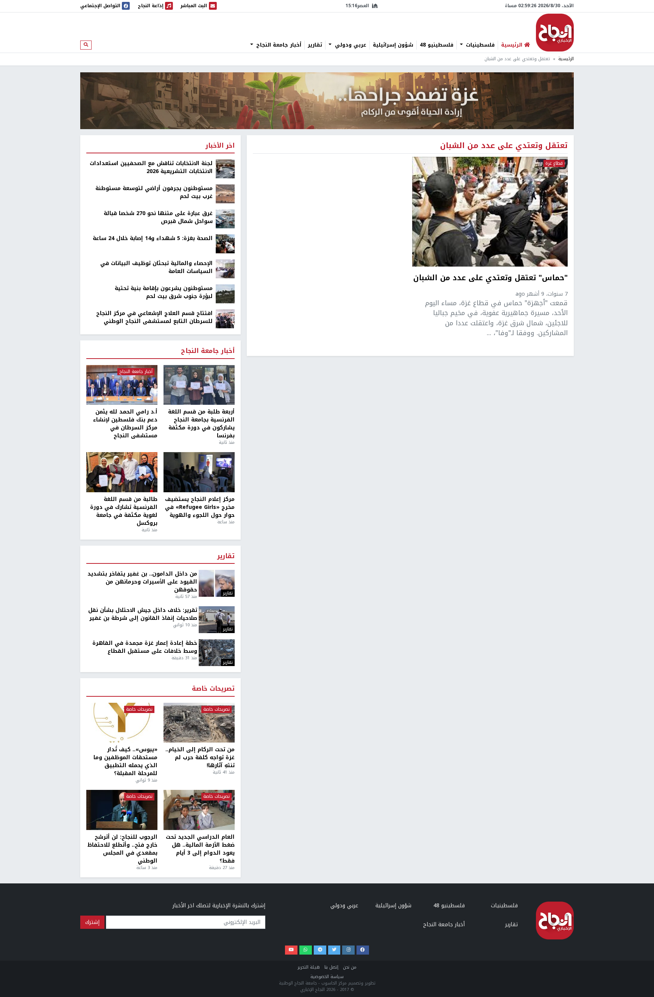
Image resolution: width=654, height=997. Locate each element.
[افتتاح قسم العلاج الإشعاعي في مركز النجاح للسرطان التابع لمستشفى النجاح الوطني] (225, 319)
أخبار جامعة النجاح (277, 45)
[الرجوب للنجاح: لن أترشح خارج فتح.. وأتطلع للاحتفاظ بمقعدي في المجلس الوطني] (121, 810)
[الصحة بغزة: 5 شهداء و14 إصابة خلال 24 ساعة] (225, 244)
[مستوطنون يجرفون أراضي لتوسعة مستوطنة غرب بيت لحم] (225, 194)
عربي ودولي (349, 45)
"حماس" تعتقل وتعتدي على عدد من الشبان (490, 279)
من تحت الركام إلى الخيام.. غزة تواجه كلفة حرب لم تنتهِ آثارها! (200, 757)
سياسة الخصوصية (327, 977)
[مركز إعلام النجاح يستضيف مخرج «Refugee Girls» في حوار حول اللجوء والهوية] (199, 472)
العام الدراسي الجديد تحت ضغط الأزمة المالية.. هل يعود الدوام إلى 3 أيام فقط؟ (200, 849)
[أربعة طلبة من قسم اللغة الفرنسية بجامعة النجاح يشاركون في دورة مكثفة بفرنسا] (199, 385)
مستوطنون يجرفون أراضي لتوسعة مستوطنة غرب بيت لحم (154, 192)
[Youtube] (291, 950)
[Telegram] (320, 950)
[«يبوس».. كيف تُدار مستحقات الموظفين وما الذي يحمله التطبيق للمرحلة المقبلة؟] (121, 723)
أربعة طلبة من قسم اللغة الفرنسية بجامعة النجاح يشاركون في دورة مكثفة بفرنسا (201, 424)
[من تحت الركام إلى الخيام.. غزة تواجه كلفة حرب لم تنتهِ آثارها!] (199, 723)
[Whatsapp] (305, 950)
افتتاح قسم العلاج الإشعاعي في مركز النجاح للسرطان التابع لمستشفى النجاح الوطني (154, 317)
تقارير (315, 45)
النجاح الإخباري (555, 32)
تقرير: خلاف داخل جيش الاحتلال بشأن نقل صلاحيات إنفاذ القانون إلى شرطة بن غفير (142, 614)
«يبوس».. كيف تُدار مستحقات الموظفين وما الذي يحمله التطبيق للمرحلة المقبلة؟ (125, 761)
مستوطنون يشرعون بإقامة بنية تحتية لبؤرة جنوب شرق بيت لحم (164, 292)
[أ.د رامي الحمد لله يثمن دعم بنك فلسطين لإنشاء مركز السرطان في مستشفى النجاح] (121, 385)
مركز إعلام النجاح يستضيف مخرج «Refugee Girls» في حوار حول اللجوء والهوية (200, 507)
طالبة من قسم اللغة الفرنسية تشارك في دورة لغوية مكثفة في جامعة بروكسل (123, 511)
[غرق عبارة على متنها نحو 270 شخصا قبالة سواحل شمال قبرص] (225, 219)
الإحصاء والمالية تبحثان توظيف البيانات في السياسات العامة (156, 267)
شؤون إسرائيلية (393, 45)
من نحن (350, 967)
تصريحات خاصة (213, 689)
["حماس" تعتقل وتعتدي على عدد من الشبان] (490, 212)
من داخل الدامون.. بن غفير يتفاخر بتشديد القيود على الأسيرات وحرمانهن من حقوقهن (142, 582)
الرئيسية (566, 59)
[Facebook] (363, 950)
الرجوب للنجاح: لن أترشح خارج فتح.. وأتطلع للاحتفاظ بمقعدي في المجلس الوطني (122, 849)
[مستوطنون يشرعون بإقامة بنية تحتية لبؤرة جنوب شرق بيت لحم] (225, 294)
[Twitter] (334, 950)
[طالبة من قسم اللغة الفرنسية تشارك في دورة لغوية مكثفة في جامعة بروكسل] (121, 472)
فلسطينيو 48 (436, 45)
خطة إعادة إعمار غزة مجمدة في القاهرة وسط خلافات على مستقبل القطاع (144, 647)
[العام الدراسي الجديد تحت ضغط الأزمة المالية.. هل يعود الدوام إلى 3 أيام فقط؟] (199, 810)
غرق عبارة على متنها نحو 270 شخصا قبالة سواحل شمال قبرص (158, 217)
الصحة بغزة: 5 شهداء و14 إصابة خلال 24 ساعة (153, 238)
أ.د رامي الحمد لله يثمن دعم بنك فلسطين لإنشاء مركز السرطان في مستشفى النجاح (125, 424)
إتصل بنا (331, 967)
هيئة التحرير (308, 967)
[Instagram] (348, 950)
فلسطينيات (479, 45)
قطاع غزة (554, 163)
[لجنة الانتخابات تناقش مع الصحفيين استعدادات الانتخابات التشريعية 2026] (225, 169)
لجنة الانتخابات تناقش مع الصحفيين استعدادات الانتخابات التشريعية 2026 (151, 167)
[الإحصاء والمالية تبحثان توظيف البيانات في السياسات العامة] (225, 269)
